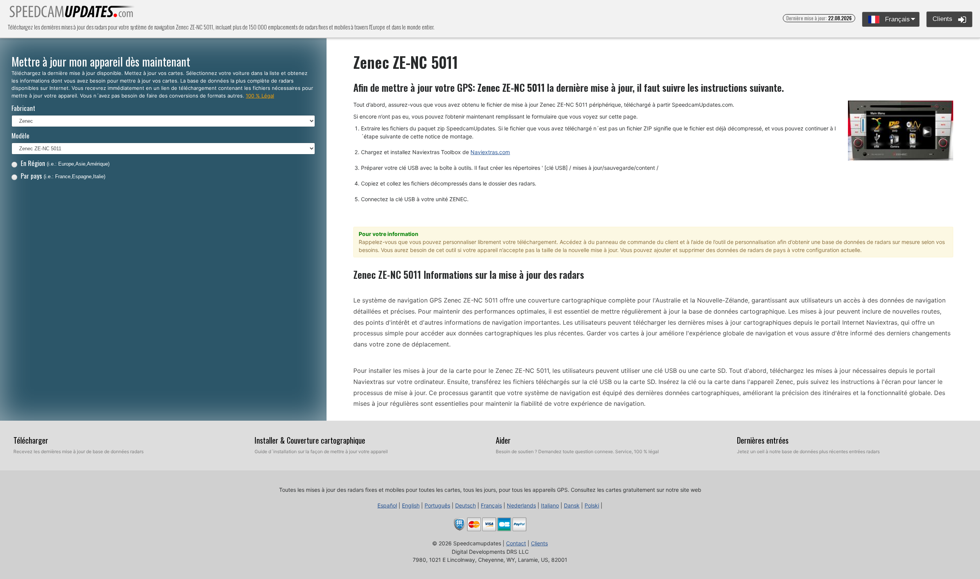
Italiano (550, 505)
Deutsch (465, 505)
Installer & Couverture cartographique (310, 440)
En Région (65, 163)
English (411, 505)
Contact (516, 543)
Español (387, 505)
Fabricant (23, 108)
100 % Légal (260, 96)
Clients (943, 19)
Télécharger (30, 440)
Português (437, 505)
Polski (592, 505)
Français (896, 19)
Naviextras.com (490, 152)
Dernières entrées (763, 440)
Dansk (572, 505)
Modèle (20, 135)
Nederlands (521, 505)
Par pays (63, 176)
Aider (503, 440)
